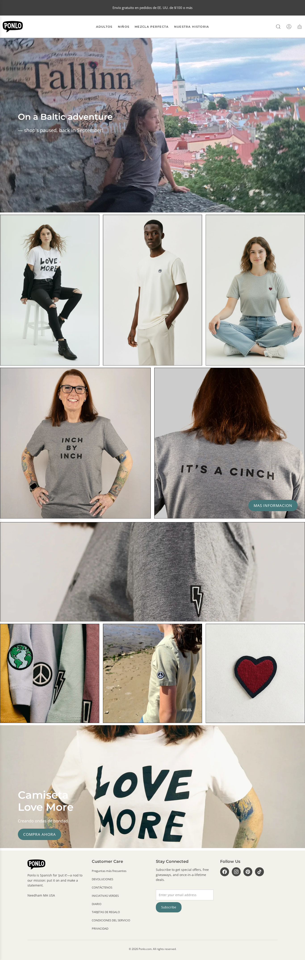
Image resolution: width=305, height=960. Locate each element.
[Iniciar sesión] (289, 26)
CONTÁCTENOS (102, 887)
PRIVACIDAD (100, 928)
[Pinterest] (247, 871)
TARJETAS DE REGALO (106, 912)
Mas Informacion (273, 505)
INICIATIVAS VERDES (105, 896)
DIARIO (96, 904)
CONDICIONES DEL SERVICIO (111, 920)
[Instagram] (236, 871)
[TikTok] (259, 871)
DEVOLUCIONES (102, 879)
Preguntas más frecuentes (109, 871)
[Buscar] (278, 26)
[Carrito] (299, 26)
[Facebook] (224, 871)
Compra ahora (39, 834)
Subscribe (168, 907)
